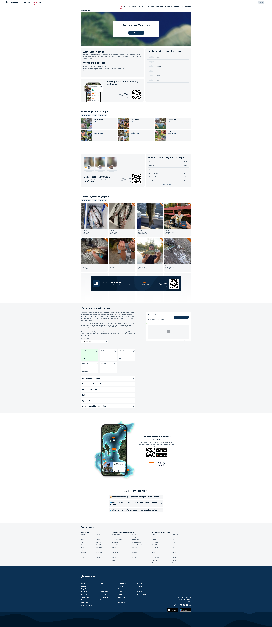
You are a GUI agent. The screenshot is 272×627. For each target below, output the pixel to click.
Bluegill (94, 115)
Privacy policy (85, 597)
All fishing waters (142, 594)
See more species (168, 184)
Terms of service (86, 600)
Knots (101, 589)
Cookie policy (104, 597)
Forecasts (121, 589)
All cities (139, 589)
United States (84, 10)
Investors (84, 591)
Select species (85, 338)
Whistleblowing (85, 602)
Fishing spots (122, 594)
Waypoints (121, 602)
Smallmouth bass (102, 115)
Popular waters (104, 591)
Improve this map (187, 340)
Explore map (136, 33)
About (83, 583)
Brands (102, 583)
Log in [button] (261, 2)
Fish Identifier (122, 591)
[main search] (256, 2)
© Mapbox (173, 340)
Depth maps (122, 597)
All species (140, 591)
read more (85, 72)
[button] (89, 355)
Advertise (84, 594)
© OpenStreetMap (179, 340)
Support (83, 589)
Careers (83, 586)
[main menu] (266, 2)
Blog (101, 586)
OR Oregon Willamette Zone (156, 317)
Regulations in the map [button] (181, 317)
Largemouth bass (86, 115)
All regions (140, 586)
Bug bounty (103, 594)
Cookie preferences (106, 600)
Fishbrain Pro (122, 583)
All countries (140, 583)
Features (121, 586)
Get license (86, 74)
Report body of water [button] (87, 605)
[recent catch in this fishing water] (94, 220)
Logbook (121, 600)
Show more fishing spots (136, 144)
